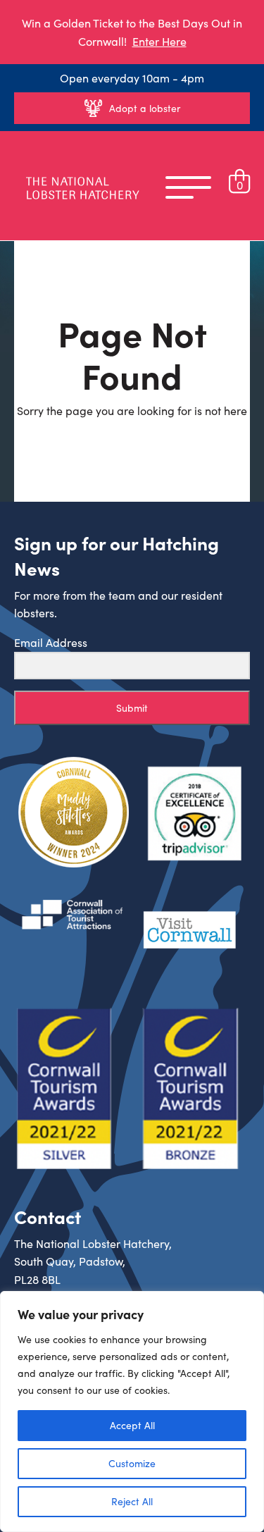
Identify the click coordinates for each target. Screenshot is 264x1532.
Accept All (132, 1425)
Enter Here (159, 41)
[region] (132, 1411)
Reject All (132, 1501)
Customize (132, 1463)
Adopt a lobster (144, 108)
